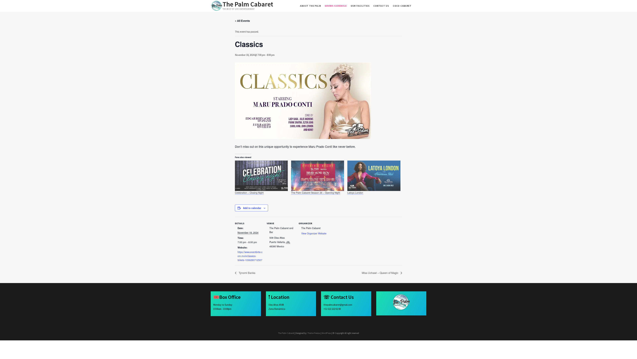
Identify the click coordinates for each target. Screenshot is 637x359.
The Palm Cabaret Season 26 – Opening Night (315, 192)
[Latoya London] (373, 176)
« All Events (242, 21)
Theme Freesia (313, 333)
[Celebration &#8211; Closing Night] (261, 176)
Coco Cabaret (402, 5)
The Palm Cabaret (248, 4)
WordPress (326, 333)
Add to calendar (252, 208)
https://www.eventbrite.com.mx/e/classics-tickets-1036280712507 (250, 256)
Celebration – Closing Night (249, 192)
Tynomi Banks (246, 273)
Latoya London (355, 192)
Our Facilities (360, 5)
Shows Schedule (336, 5)
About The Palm (310, 5)
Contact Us (381, 5)
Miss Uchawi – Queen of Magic (380, 273)
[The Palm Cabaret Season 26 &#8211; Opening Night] (317, 176)
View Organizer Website (313, 233)
